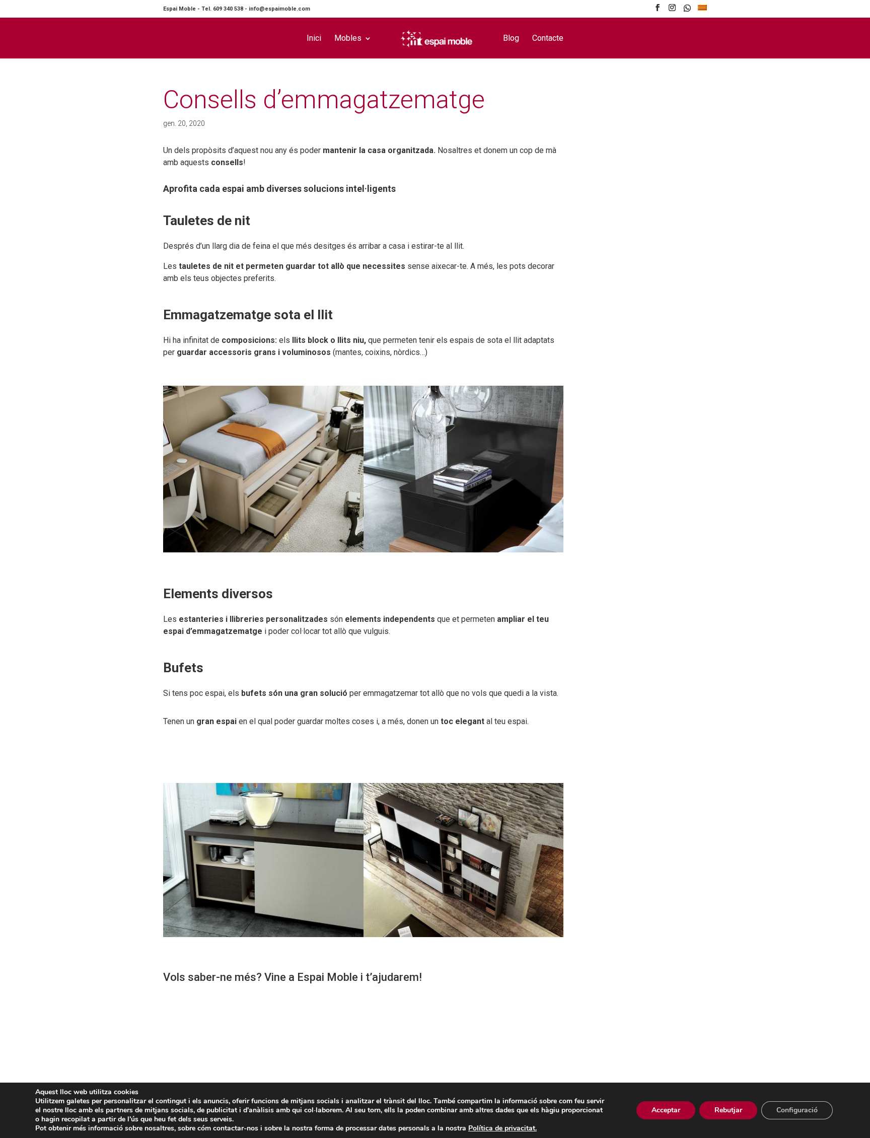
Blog (511, 39)
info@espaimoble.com (279, 9)
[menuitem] (702, 10)
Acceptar (665, 1110)
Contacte (547, 39)
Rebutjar (728, 1110)
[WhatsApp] (687, 11)
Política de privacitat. (502, 1128)
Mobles (347, 39)
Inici (314, 39)
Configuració (797, 1110)
